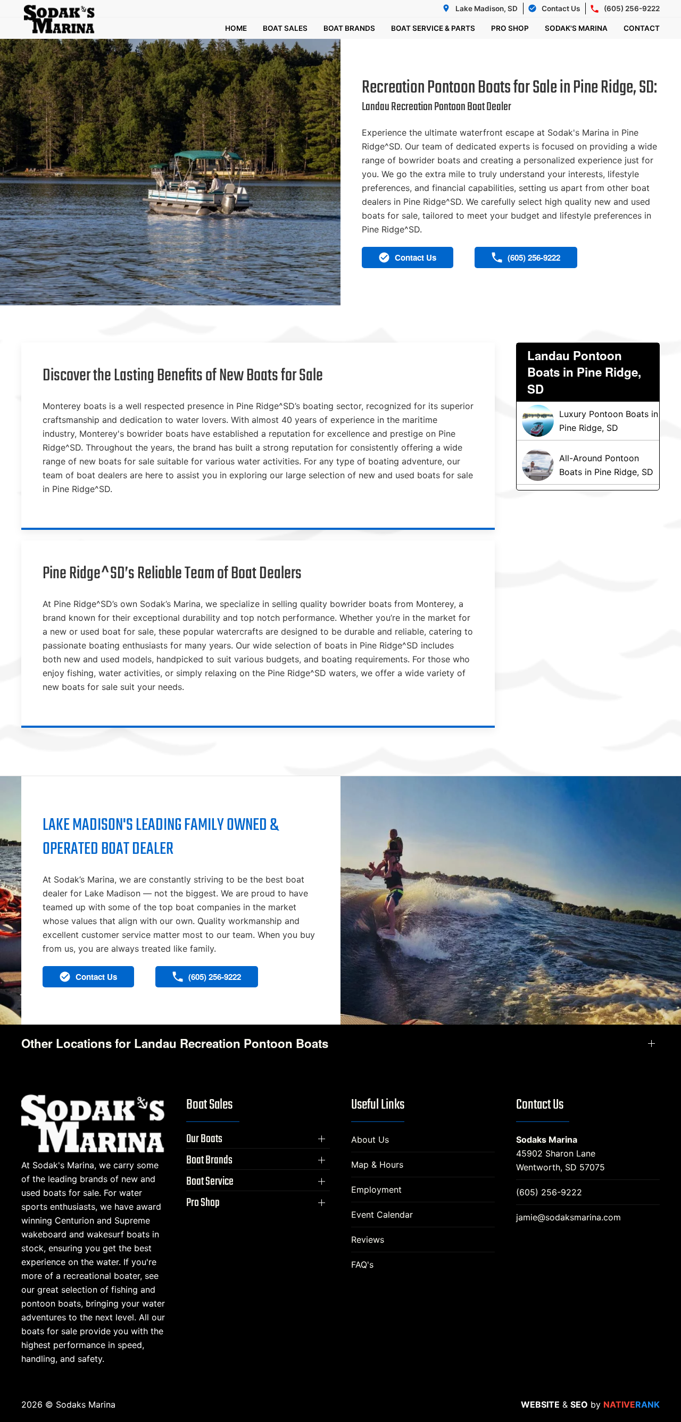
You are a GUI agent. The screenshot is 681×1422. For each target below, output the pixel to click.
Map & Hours (377, 1164)
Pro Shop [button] (510, 28)
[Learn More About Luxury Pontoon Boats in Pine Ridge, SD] (588, 421)
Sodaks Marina (546, 1139)
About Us (370, 1139)
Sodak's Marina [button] (576, 28)
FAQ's (362, 1264)
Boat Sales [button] (285, 28)
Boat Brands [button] (349, 28)
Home (236, 28)
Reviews (367, 1239)
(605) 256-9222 (549, 1192)
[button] (258, 1139)
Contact (642, 28)
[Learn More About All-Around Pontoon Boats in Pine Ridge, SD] (588, 465)
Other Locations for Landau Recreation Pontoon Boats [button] (174, 1043)
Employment (376, 1189)
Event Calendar (382, 1214)
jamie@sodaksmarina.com (568, 1217)
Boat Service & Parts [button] (433, 28)
